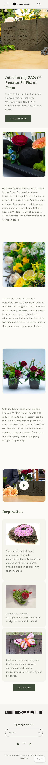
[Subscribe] (39, 732)
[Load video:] (24, 485)
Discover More (18, 118)
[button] (6, 4)
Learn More (24, 687)
